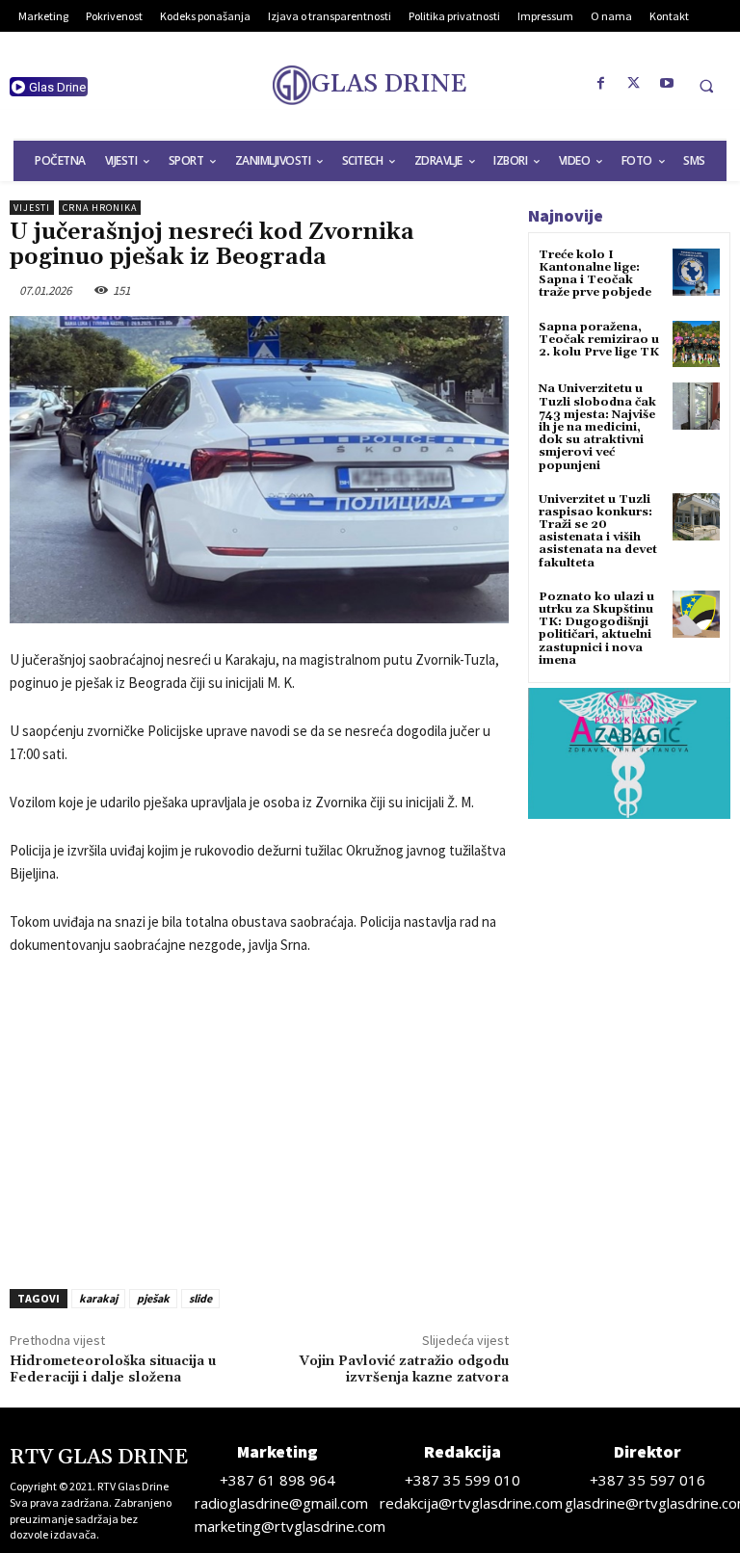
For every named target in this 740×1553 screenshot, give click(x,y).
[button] (706, 86)
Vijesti (31, 207)
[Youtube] (666, 83)
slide (200, 1298)
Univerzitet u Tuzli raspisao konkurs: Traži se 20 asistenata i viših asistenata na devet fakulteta (598, 531)
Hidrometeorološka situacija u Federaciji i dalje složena (113, 1369)
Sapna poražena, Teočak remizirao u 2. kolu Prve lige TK (599, 339)
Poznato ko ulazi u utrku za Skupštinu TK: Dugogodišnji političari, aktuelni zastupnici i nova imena (596, 629)
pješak (153, 1298)
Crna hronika (100, 207)
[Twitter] (634, 83)
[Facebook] (601, 83)
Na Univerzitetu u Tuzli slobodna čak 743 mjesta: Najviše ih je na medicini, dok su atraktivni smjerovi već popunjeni (597, 427)
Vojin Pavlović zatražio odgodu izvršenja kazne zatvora (404, 1369)
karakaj (98, 1298)
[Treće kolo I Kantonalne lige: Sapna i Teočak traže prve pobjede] (696, 272)
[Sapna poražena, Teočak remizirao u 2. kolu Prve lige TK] (696, 344)
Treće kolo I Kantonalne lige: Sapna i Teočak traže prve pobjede (595, 274)
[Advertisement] (259, 1116)
